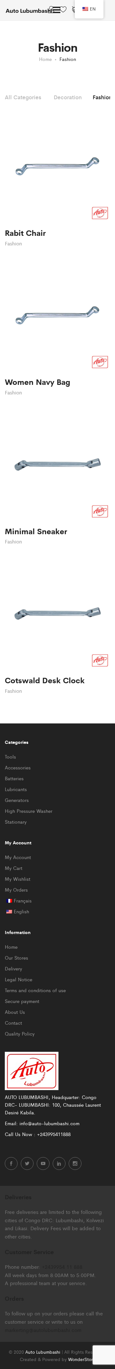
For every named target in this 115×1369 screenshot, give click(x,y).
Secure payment (22, 1001)
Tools (10, 756)
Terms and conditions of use (35, 990)
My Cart (13, 867)
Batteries (14, 778)
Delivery (13, 968)
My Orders (16, 889)
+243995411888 (54, 1134)
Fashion (102, 97)
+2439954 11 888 (62, 1266)
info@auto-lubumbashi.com (49, 1123)
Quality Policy (19, 1033)
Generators (17, 800)
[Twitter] (27, 1163)
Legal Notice (18, 979)
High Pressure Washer (28, 810)
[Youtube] (43, 1163)
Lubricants (16, 789)
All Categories (23, 97)
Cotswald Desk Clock (45, 679)
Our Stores (16, 957)
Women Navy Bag (37, 381)
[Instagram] (75, 1163)
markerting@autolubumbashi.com (43, 1330)
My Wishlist (17, 878)
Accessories (18, 767)
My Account (18, 857)
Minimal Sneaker (36, 530)
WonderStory (81, 1359)
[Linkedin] (59, 1163)
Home (11, 946)
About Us (15, 1011)
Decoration (68, 97)
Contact (13, 1022)
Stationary (16, 821)
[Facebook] (11, 1163)
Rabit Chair (25, 232)
